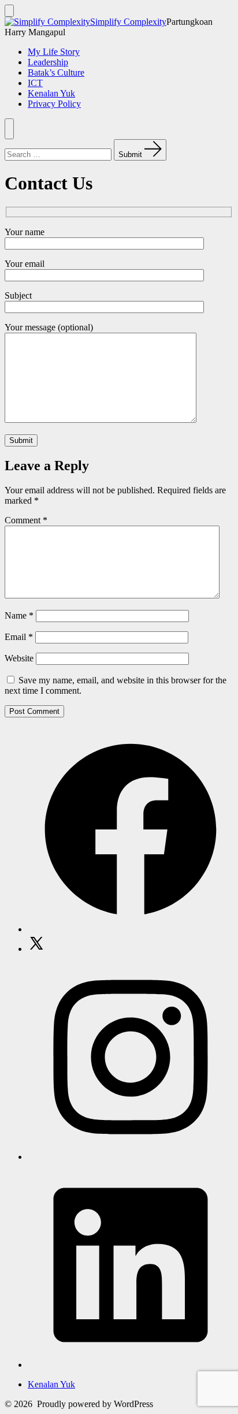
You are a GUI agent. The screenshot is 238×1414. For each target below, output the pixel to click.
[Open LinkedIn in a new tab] (130, 1365)
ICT (35, 83)
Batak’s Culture (56, 72)
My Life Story (54, 52)
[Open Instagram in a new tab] (130, 1157)
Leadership (48, 62)
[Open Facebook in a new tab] (130, 929)
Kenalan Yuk (51, 93)
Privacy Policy (54, 104)
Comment (26, 520)
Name (19, 615)
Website (19, 658)
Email (19, 637)
